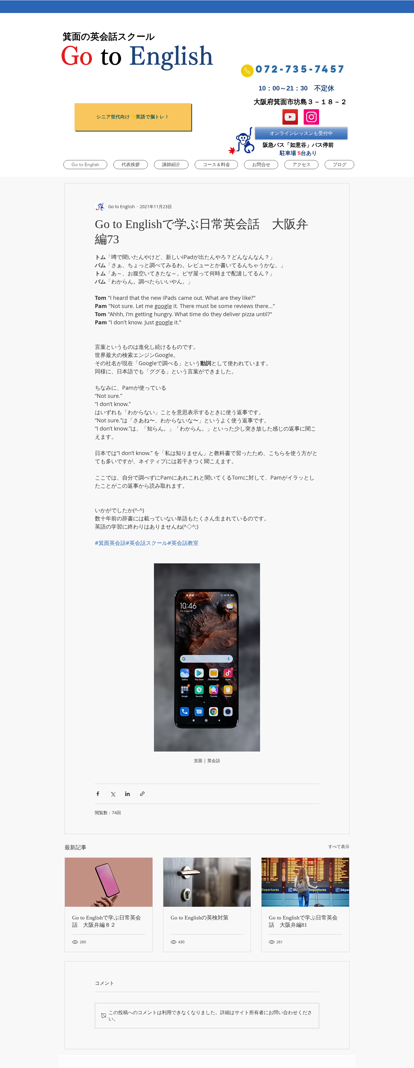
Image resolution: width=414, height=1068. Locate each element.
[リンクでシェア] (142, 794)
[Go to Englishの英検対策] (207, 882)
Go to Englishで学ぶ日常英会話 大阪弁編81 (303, 921)
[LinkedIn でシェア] (127, 794)
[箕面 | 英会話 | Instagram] (311, 117)
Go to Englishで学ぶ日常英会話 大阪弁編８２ (106, 921)
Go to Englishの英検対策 (200, 918)
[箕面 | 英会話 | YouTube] (290, 117)
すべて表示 (338, 846)
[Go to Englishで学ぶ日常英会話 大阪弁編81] (305, 882)
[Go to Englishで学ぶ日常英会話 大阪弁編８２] (108, 882)
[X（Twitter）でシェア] (112, 794)
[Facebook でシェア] (98, 794)
